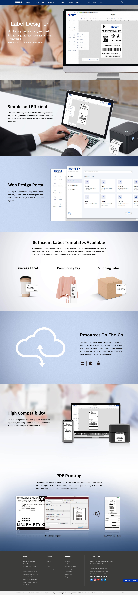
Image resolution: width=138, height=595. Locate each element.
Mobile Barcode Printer (29, 563)
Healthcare (68, 563)
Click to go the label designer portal (29, 31)
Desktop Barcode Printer (29, 561)
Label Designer (27, 584)
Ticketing (67, 561)
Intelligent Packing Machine (30, 582)
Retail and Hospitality (70, 566)
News (49, 563)
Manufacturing (68, 574)
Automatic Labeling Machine (30, 579)
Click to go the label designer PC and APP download (33, 37)
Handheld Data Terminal (29, 577)
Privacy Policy (101, 593)
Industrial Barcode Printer (29, 566)
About (49, 561)
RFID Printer (26, 569)
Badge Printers (69, 577)
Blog (49, 566)
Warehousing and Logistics (72, 569)
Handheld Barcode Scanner (30, 571)
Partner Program (52, 569)
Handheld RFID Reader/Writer (30, 574)
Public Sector (68, 571)
